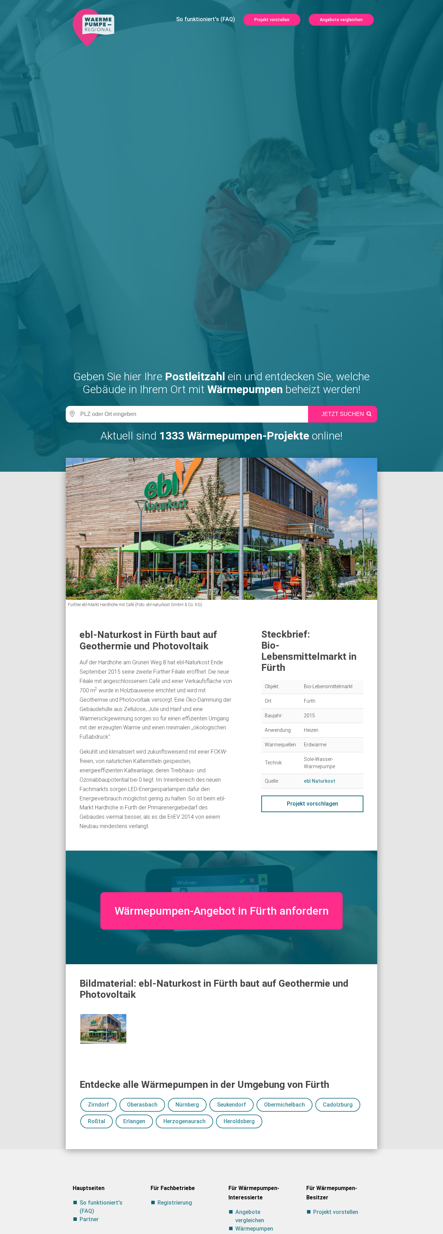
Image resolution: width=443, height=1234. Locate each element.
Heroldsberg (239, 1121)
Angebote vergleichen (341, 19)
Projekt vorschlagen (312, 803)
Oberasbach (142, 1104)
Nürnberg (187, 1104)
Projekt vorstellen (271, 19)
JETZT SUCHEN (343, 414)
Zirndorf (98, 1104)
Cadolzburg (338, 1104)
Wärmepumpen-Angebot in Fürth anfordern (222, 910)
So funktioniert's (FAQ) (205, 19)
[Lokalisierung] (71, 414)
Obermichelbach (284, 1104)
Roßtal (96, 1121)
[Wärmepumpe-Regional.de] (93, 27)
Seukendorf (231, 1104)
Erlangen (134, 1121)
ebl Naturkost (319, 781)
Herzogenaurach (184, 1121)
